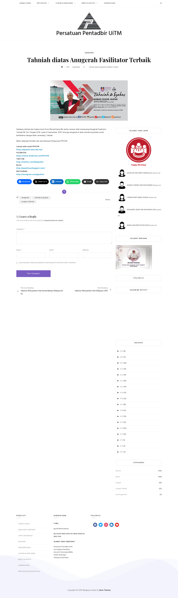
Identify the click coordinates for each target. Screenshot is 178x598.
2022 (121, 374)
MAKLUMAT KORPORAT (26, 529)
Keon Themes (105, 590)
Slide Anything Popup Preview (29, 571)
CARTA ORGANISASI (25, 535)
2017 (121, 404)
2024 (121, 363)
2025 (121, 357)
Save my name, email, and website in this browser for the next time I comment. (47, 262)
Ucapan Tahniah (28, 201)
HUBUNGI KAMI (109, 3)
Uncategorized (121, 494)
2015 (121, 416)
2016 (121, 410)
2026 (121, 351)
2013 (121, 428)
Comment (20, 229)
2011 (121, 440)
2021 (121, 380)
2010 (121, 446)
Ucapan (118, 482)
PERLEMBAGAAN (24, 547)
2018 (121, 398)
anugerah (25, 197)
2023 (121, 369)
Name (19, 250)
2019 (121, 392)
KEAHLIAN (21, 541)
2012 (121, 434)
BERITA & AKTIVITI (88, 3)
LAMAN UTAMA (25, 3)
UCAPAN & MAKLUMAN (64, 3)
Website (86, 250)
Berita (108, 200)
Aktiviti (118, 470)
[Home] (62, 67)
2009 (122, 452)
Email (51, 250)
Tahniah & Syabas (41, 197)
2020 (121, 386)
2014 (121, 422)
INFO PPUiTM (42, 3)
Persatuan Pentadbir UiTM (89, 33)
